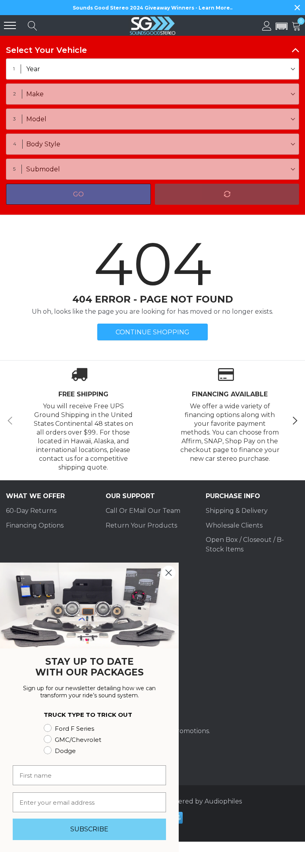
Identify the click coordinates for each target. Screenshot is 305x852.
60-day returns (31, 510)
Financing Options (35, 525)
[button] (282, 27)
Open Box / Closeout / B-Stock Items (245, 544)
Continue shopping (152, 332)
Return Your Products (141, 525)
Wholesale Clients (234, 525)
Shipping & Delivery (237, 510)
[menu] (10, 25)
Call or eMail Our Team (143, 510)
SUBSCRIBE (89, 829)
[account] (267, 25)
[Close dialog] (169, 573)
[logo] (152, 25)
